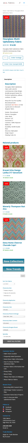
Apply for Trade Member (10, 434)
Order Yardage (16, 58)
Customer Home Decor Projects (13, 395)
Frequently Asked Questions (12, 356)
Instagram (8, 411)
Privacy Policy (8, 371)
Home (4, 11)
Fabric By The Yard (10, 293)
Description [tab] (8, 79)
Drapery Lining (8, 290)
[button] (22, 17)
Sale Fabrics (10, 11)
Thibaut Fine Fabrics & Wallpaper (14, 377)
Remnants (7, 295)
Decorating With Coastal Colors (13, 387)
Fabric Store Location (10, 354)
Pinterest (7, 409)
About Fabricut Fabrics (11, 379)
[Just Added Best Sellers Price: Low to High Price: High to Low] (9, 284)
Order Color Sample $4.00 (13, 64)
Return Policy (8, 374)
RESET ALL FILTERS (13, 341)
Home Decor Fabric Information (13, 359)
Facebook (7, 407)
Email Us (5, 428)
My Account (6, 436)
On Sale (7, 336)
